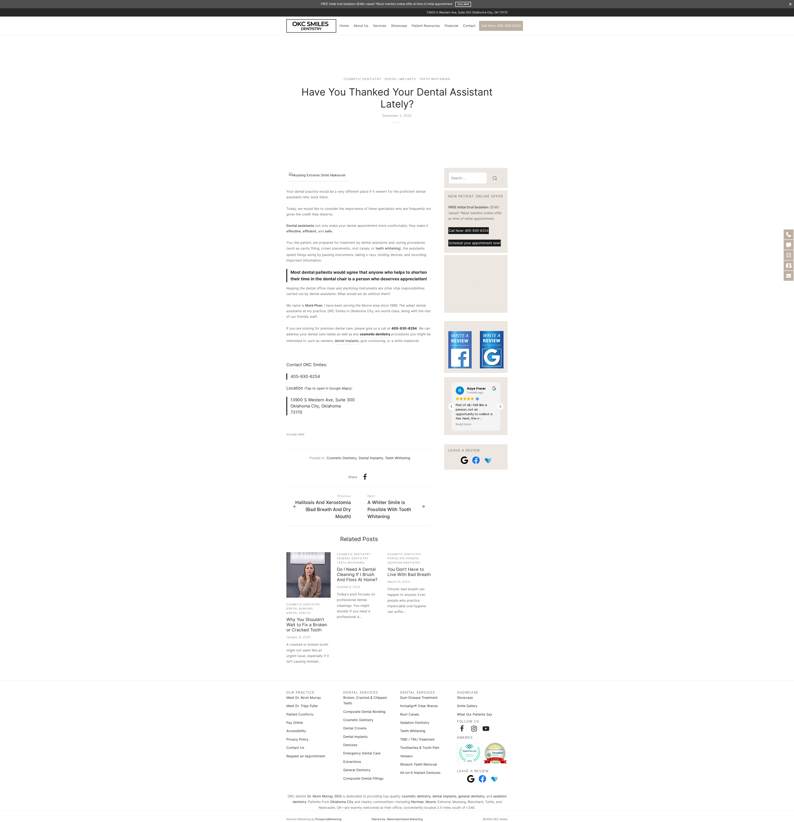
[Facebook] (365, 477)
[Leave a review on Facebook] (476, 460)
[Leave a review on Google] (464, 460)
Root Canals (409, 714)
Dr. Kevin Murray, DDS (324, 796)
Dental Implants (400, 79)
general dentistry (471, 796)
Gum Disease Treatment (419, 697)
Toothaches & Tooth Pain (419, 748)
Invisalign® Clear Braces (419, 706)
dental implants (347, 341)
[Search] (495, 178)
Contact (469, 26)
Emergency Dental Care (361, 753)
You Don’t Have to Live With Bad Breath (409, 572)
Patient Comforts (299, 714)
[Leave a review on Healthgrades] (487, 460)
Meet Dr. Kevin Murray (303, 697)
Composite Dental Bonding (364, 712)
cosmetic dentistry (416, 796)
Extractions (352, 762)
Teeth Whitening (434, 79)
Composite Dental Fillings (363, 778)
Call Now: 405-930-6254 (501, 26)
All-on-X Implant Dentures (420, 773)
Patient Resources (426, 26)
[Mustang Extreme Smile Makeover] (317, 175)
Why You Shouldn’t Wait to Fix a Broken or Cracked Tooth (306, 624)
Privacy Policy (297, 739)
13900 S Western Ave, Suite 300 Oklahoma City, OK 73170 (467, 12)
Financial (451, 26)
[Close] (790, 4)
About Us (361, 26)
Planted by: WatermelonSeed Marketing (397, 819)
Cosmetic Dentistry (362, 79)
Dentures (350, 745)
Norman (417, 802)
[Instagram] (474, 729)
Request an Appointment (305, 756)
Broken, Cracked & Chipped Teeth (365, 700)
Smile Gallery (467, 706)
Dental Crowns (354, 728)
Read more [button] (463, 424)
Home (344, 26)
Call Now (463, 4)
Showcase (399, 26)
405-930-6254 (404, 328)
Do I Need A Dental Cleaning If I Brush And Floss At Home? (357, 574)
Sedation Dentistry (404, 562)
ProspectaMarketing (328, 819)
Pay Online (294, 722)
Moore (431, 802)
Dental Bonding (299, 608)
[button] (500, 406)
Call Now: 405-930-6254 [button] (468, 230)
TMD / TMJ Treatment (417, 739)
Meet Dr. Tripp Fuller (302, 706)
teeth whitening (388, 248)
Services (379, 26)
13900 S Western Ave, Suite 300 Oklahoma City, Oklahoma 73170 (323, 406)
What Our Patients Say (474, 714)
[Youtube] (486, 729)
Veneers (406, 756)
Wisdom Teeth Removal (418, 764)
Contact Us (295, 748)
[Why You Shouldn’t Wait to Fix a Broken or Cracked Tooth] (308, 575)
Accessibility (296, 731)
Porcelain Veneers (403, 558)
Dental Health (298, 612)
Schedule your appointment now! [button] (474, 243)
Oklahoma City (341, 802)
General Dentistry (352, 558)
